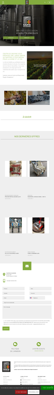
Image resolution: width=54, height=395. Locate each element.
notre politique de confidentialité (23, 322)
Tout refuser (21, 392)
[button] (3, 2)
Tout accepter (48, 387)
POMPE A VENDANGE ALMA (33, 253)
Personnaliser (34, 392)
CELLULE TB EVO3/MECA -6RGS (12, 253)
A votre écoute (39, 349)
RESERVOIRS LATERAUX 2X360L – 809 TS (37, 196)
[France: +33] (31, 298)
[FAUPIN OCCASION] (27, 2)
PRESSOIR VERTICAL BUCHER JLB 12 (13, 196)
